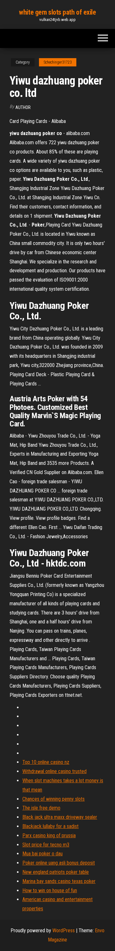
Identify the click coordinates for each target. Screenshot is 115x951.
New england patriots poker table (55, 872)
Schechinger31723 (58, 62)
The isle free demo (41, 808)
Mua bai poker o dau (42, 854)
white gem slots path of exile (57, 12)
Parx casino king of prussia (49, 835)
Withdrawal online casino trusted (54, 771)
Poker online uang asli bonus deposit (58, 863)
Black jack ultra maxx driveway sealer (59, 817)
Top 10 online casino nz (45, 762)
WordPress (63, 930)
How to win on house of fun (49, 890)
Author (23, 107)
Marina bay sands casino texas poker (59, 881)
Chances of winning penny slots (53, 799)
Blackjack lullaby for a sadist (50, 826)
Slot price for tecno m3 (45, 845)
